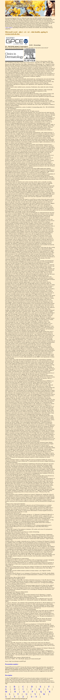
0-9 (34, 696)
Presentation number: (11, 664)
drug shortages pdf (30, 4)
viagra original (8, 27)
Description (8, 675)
